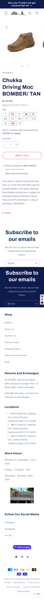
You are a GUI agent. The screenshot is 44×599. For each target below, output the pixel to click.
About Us (9, 329)
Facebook (10, 529)
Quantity (6, 139)
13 (20, 124)
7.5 (12, 114)
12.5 (13, 124)
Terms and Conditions (16, 355)
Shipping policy (23, 591)
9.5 (5, 119)
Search (8, 323)
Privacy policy (34, 582)
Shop (7, 362)
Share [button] (8, 213)
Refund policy (19, 582)
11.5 (34, 119)
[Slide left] (16, 66)
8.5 (26, 114)
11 (27, 119)
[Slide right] (28, 66)
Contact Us (10, 336)
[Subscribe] (36, 263)
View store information (16, 173)
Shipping (5, 105)
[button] (6, 13)
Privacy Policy (12, 342)
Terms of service (14, 587)
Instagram (10, 522)
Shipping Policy (13, 349)
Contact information (31, 587)
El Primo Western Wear (20, 579)
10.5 (19, 119)
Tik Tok (8, 535)
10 (12, 119)
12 (5, 124)
